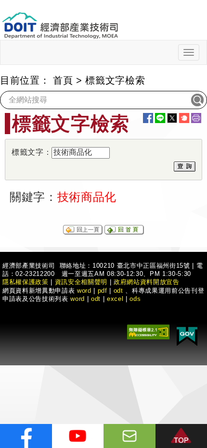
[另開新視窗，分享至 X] (172, 118)
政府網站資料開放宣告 (147, 282)
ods (135, 298)
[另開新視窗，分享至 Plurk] (184, 118)
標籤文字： (32, 152)
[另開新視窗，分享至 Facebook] (148, 118)
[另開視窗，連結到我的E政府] (187, 335)
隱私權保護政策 (25, 282)
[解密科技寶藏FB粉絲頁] (26, 436)
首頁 (63, 80)
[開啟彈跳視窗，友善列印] (196, 118)
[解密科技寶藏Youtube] (78, 436)
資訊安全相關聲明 (81, 282)
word (77, 298)
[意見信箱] (129, 436)
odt (118, 290)
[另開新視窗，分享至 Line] (160, 118)
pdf (102, 290)
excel (115, 298)
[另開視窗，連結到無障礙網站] (148, 331)
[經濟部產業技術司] (60, 19)
